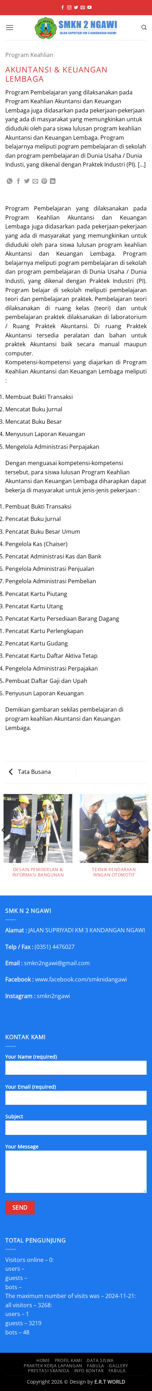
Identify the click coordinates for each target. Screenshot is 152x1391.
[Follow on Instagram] (69, 7)
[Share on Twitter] (27, 181)
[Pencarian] (144, 27)
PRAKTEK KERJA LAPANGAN (53, 1366)
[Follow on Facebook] (62, 7)
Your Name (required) (31, 1056)
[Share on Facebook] (18, 181)
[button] (9, 27)
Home (43, 1360)
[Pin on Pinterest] (44, 181)
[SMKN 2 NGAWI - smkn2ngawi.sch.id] (76, 27)
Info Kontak (89, 1371)
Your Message (22, 1146)
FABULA (95, 1366)
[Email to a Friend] (35, 181)
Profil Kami (68, 1360)
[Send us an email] (83, 7)
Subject (14, 1116)
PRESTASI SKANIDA (48, 1371)
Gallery (118, 1366)
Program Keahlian (29, 55)
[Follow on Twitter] (76, 7)
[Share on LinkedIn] (52, 181)
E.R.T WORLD (109, 1381)
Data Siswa (100, 1360)
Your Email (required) (30, 1086)
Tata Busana (34, 772)
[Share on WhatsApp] (9, 181)
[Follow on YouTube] (89, 7)
